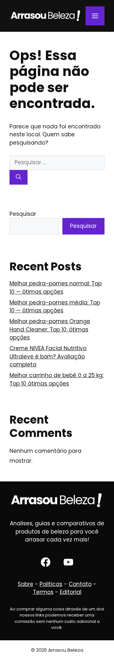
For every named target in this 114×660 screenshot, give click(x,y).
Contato (80, 584)
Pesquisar (23, 214)
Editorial (70, 592)
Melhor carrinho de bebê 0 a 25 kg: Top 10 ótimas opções (57, 379)
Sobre (25, 584)
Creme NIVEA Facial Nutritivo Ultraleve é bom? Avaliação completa (48, 356)
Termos (43, 592)
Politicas (51, 584)
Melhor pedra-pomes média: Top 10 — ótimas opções (55, 307)
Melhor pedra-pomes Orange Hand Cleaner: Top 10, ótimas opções (50, 329)
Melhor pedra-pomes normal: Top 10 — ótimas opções (56, 288)
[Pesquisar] (19, 177)
